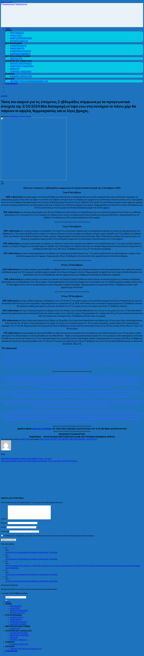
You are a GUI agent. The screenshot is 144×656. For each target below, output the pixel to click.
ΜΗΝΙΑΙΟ (15, 68)
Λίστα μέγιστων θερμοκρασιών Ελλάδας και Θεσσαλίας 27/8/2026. (31, 552)
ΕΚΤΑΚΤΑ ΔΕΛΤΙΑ (19, 40)
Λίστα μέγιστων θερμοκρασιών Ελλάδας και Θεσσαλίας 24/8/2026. (31, 581)
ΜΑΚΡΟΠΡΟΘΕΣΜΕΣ (21, 38)
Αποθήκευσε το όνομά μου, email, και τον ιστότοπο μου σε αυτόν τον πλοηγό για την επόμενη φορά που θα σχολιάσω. (48, 536)
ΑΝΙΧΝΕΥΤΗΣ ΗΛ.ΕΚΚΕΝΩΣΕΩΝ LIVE (29, 81)
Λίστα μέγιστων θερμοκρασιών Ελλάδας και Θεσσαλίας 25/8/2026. (31, 574)
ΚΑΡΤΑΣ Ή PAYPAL (41, 428)
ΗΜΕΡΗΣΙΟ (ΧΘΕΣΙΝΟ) (22, 66)
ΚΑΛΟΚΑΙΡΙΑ (63, 439)
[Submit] (6, 600)
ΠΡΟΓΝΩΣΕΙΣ (17, 32)
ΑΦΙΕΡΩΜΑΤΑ (17, 48)
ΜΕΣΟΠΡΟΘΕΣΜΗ (77, 439)
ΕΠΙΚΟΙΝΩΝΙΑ (11, 83)
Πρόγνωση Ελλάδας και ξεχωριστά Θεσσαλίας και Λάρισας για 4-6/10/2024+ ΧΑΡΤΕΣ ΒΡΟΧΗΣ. (39, 461)
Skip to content (7, 2)
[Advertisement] (72, 479)
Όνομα (4, 523)
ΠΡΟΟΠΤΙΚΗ (91, 439)
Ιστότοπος (5, 531)
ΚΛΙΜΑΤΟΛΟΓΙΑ (18, 45)
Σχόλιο (4, 519)
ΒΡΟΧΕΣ (53, 439)
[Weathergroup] (14, 4)
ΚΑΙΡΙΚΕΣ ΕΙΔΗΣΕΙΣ (20, 53)
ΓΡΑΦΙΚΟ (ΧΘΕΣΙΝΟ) (20, 71)
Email (3, 527)
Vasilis (28, 116)
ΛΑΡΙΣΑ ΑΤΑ (16, 58)
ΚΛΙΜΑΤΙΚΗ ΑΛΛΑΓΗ (20, 51)
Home (7, 28)
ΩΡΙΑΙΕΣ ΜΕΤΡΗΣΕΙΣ (21, 63)
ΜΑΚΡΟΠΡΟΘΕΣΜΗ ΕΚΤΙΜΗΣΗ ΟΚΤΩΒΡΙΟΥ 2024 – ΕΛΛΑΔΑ (26, 459)
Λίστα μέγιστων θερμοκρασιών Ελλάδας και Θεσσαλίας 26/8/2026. (31, 559)
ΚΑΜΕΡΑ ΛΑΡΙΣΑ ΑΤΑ (21, 76)
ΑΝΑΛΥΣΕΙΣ (16, 35)
